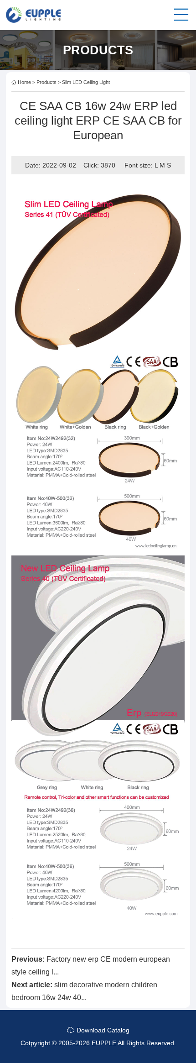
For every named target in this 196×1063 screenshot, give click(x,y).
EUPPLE (104, 1043)
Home (24, 82)
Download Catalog (102, 1030)
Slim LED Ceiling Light (86, 82)
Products (46, 82)
